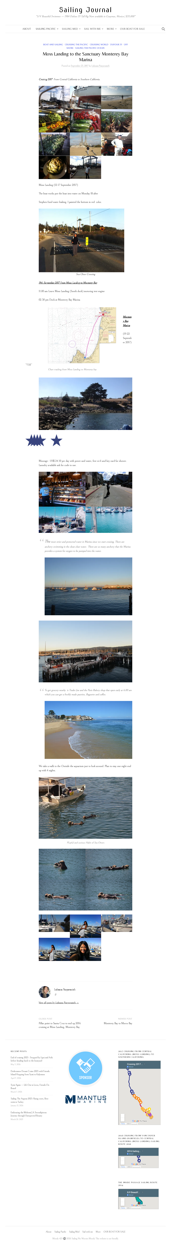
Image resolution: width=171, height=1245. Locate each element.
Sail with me (92, 29)
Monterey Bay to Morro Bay (118, 1023)
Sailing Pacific (46, 29)
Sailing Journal (85, 10)
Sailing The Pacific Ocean (89, 48)
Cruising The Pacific (76, 44)
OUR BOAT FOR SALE (132, 29)
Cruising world (99, 44)
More (110, 29)
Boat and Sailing (53, 44)
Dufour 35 (116, 44)
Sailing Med (70, 29)
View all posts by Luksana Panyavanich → (59, 1002)
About (26, 29)
